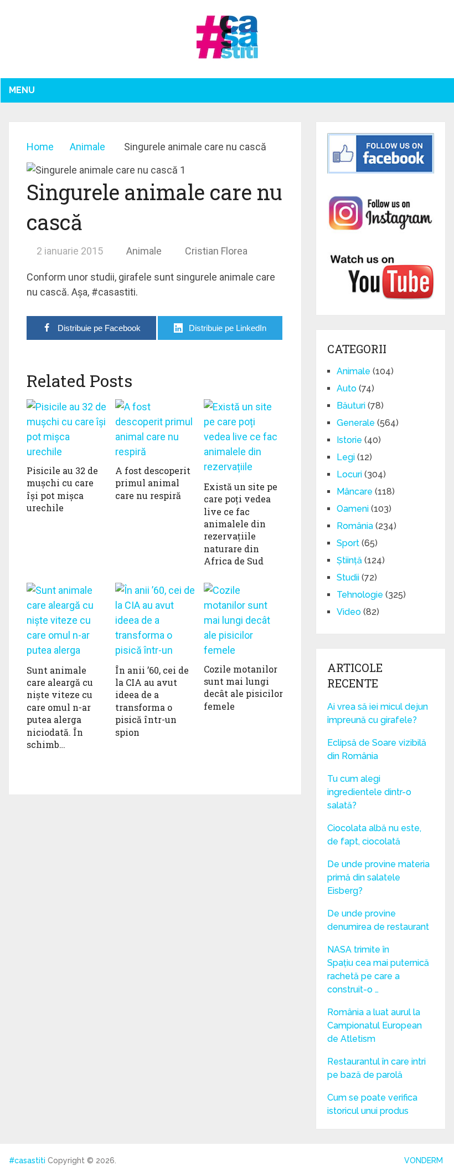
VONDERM (423, 1160)
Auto (347, 388)
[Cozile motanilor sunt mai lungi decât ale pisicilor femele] (243, 620)
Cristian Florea (216, 251)
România (355, 526)
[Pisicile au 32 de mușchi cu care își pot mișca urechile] (66, 429)
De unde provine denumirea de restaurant (379, 920)
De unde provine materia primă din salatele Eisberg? (378, 877)
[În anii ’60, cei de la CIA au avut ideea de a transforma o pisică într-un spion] (155, 621)
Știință (349, 560)
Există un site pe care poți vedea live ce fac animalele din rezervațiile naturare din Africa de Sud (240, 524)
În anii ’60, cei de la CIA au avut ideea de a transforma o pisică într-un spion (152, 701)
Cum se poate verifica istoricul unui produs (372, 1104)
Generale (356, 423)
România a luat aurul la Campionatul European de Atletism (374, 1025)
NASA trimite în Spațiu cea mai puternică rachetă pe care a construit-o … (378, 969)
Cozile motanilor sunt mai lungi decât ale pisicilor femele (243, 687)
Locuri (349, 474)
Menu (22, 90)
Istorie (349, 440)
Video (349, 612)
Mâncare (355, 491)
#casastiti (27, 1160)
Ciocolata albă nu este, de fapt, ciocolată (374, 835)
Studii (348, 577)
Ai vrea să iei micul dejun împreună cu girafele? (377, 713)
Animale (144, 251)
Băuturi (351, 405)
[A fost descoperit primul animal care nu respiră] (155, 429)
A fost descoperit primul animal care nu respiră (152, 483)
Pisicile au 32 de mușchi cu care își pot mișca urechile (62, 489)
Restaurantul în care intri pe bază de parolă (376, 1068)
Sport (348, 543)
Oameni (353, 508)
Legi (346, 457)
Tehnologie (360, 594)
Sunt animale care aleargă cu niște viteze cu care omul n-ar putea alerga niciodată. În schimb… (60, 707)
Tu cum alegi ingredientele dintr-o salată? (369, 792)
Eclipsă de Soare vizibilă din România (376, 749)
